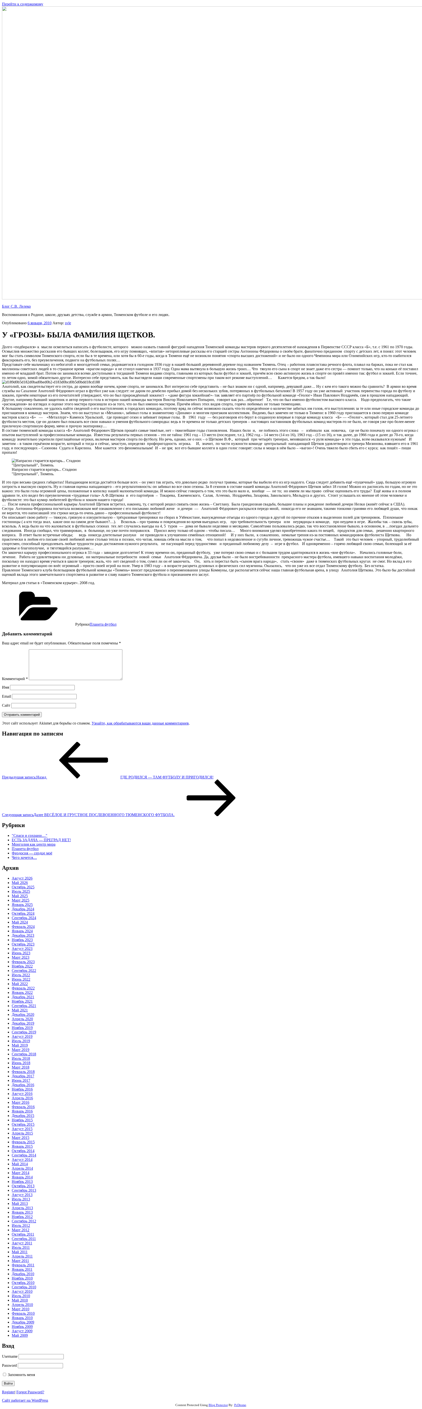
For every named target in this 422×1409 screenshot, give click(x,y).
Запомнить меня (21, 1375)
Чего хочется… (24, 857)
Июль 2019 (21, 1041)
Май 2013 (20, 1203)
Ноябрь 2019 (22, 1028)
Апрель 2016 (22, 1098)
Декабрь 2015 (23, 1116)
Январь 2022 (22, 992)
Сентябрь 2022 (24, 970)
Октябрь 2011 (23, 1234)
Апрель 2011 (22, 1256)
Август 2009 (22, 1331)
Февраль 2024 (23, 927)
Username (10, 1356)
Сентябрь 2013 (24, 1190)
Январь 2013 (22, 1212)
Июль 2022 (21, 975)
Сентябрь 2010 (24, 1287)
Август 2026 (22, 878)
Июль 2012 (21, 1225)
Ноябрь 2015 (22, 1120)
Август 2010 (22, 1291)
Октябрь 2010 (23, 1283)
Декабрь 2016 (23, 1085)
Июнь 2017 (21, 1080)
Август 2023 (22, 948)
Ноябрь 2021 (22, 1001)
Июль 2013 (21, 1199)
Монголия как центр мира (33, 844)
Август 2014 (22, 1159)
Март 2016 (20, 1102)
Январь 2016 (22, 1111)
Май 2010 (20, 1300)
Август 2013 (22, 1195)
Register (8, 1392)
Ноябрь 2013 (22, 1181)
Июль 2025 (21, 891)
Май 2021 (20, 1010)
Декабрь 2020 (23, 1014)
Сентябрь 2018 (24, 1054)
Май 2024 (20, 922)
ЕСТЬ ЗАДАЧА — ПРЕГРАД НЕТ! (41, 840)
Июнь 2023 (21, 953)
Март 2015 (20, 1138)
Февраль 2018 (23, 1072)
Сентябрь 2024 (24, 918)
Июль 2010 (21, 1296)
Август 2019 (22, 1036)
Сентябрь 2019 (24, 1032)
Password (9, 1365)
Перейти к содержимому (22, 4)
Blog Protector (218, 1405)
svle (68, 323)
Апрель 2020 (22, 1019)
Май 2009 (20, 1335)
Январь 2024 (22, 931)
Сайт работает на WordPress (25, 1400)
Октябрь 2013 (23, 1186)
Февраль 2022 (23, 988)
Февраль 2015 (23, 1142)
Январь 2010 (22, 1318)
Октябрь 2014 (23, 1151)
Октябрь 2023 (23, 944)
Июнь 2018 (21, 1063)
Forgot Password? (30, 1392)
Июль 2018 (21, 1058)
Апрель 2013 (22, 1208)
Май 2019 (20, 1045)
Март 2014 (20, 1173)
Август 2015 (22, 1129)
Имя (5, 687)
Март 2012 (20, 1230)
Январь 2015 (22, 1146)
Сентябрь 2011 (24, 1239)
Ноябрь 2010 (22, 1278)
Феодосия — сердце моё (32, 853)
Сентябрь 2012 (24, 1221)
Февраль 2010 (23, 1313)
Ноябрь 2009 (22, 1327)
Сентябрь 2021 (24, 1006)
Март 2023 (20, 957)
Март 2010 (20, 1309)
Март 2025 (20, 900)
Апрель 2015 (22, 1133)
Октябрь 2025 (23, 887)
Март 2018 (20, 1067)
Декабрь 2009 (23, 1322)
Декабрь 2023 (23, 935)
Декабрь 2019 (23, 1023)
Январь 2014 (22, 1177)
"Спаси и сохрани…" (29, 835)
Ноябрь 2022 (22, 966)
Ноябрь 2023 (22, 940)
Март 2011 (20, 1261)
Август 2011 (22, 1243)
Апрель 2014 (22, 1168)
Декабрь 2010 (23, 1274)
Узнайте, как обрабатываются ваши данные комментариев (140, 723)
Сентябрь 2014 (24, 1155)
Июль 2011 (21, 1247)
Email (6, 696)
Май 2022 (20, 984)
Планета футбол (103, 624)
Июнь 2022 (21, 979)
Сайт (6, 705)
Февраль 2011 (23, 1265)
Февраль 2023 (23, 962)
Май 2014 (20, 1164)
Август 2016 (22, 1094)
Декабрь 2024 (23, 909)
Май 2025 (20, 896)
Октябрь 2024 (23, 913)
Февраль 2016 (23, 1107)
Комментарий (15, 679)
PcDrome (240, 1405)
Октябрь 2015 (23, 1124)
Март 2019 (20, 1050)
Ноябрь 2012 (22, 1217)
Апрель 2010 (22, 1305)
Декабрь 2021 (23, 997)
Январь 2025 (22, 905)
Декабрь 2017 (23, 1076)
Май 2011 (20, 1252)
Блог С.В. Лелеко (16, 306)
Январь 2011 (22, 1269)
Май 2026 (20, 883)
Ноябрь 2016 (22, 1089)
